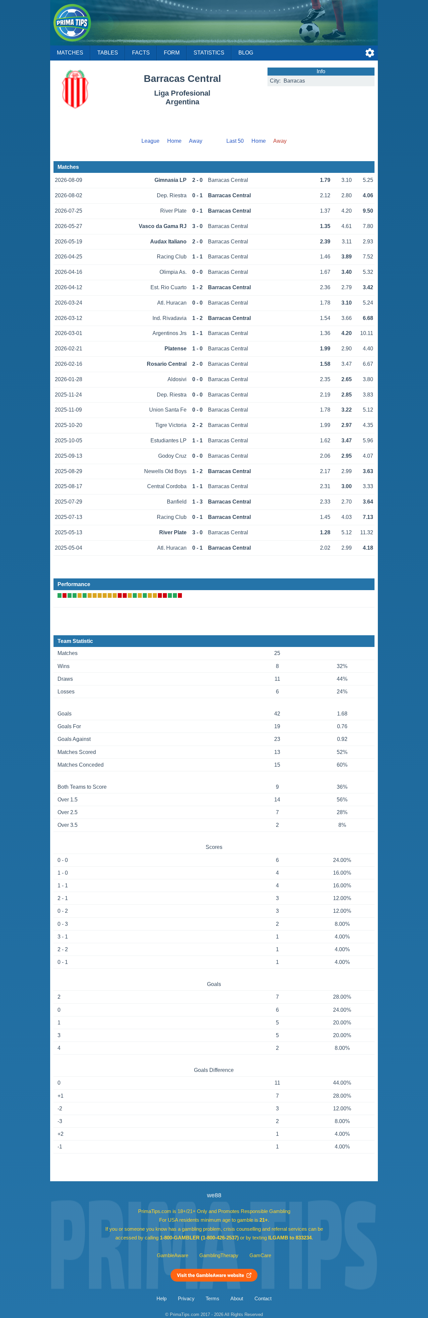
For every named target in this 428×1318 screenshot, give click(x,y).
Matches (70, 53)
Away (195, 141)
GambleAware (172, 1255)
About (236, 1298)
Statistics (209, 53)
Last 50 (235, 141)
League (150, 141)
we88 (214, 1195)
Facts (141, 53)
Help (161, 1298)
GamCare (260, 1255)
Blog (245, 53)
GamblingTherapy (218, 1255)
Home (174, 141)
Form (172, 53)
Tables (107, 53)
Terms (212, 1298)
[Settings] (369, 52)
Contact (263, 1298)
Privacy (186, 1298)
